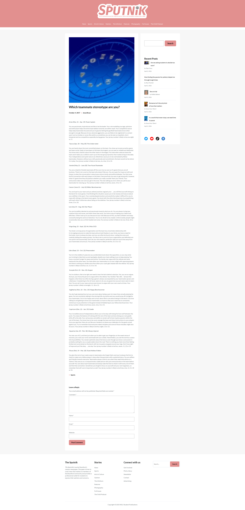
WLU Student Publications (128, 505)
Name (71, 415)
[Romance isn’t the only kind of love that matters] (145, 104)
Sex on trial (153, 91)
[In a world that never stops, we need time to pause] (145, 119)
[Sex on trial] (146, 93)
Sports (73, 375)
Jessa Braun (87, 113)
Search (170, 43)
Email (71, 424)
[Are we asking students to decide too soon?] (146, 63)
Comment (72, 394)
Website (71, 432)
